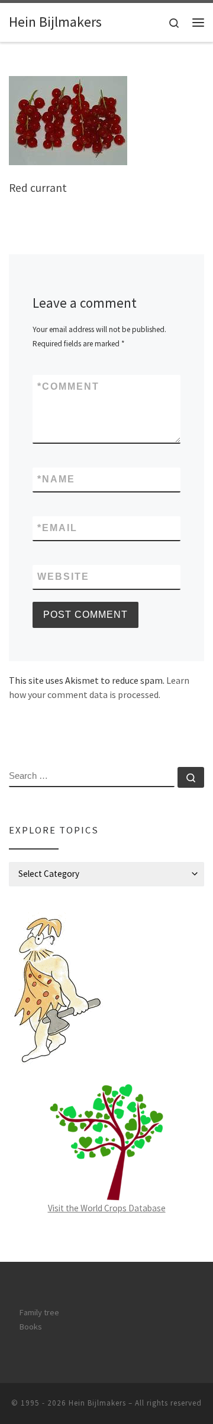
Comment (68, 386)
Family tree (39, 1312)
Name (56, 479)
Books (31, 1326)
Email (57, 528)
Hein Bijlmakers (97, 1403)
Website (63, 577)
